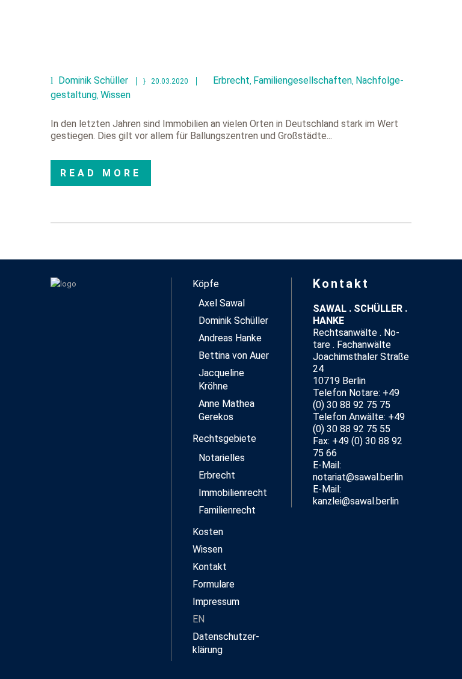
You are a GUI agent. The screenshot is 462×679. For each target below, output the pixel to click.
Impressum (215, 601)
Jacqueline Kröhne (221, 379)
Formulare (213, 584)
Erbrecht (231, 80)
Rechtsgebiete (224, 438)
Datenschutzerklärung (225, 643)
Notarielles (222, 458)
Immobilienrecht (233, 492)
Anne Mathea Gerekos (226, 410)
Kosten (207, 532)
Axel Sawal (222, 303)
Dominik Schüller (233, 320)
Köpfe (205, 284)
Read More (100, 173)
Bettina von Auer (234, 355)
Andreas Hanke (230, 338)
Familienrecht (227, 510)
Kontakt (209, 566)
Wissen (115, 95)
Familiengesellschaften (302, 80)
